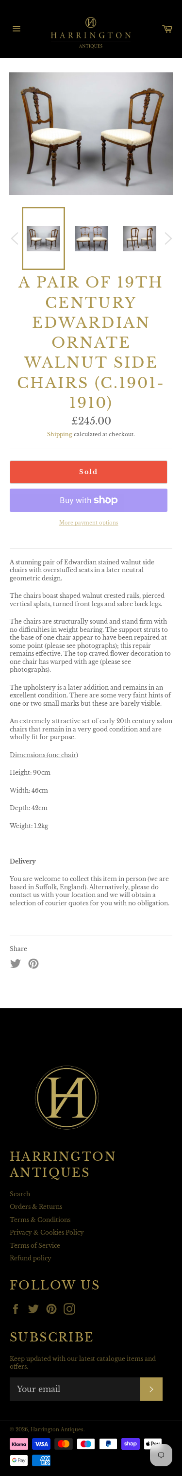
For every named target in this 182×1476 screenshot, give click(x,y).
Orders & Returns (36, 1206)
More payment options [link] (88, 523)
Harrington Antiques (57, 1430)
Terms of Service (35, 1245)
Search (20, 1194)
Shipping (59, 434)
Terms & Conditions (40, 1219)
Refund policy (30, 1258)
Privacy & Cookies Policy (47, 1232)
